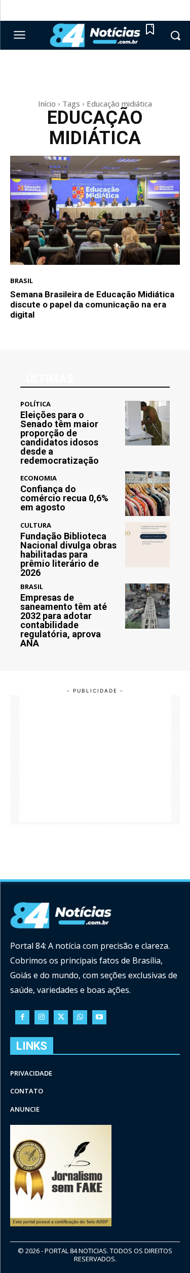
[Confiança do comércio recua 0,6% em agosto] (147, 494)
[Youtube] (99, 1017)
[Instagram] (41, 1017)
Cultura (35, 525)
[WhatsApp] (80, 1017)
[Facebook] (22, 1017)
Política (35, 404)
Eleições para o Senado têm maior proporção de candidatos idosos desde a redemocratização (59, 437)
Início (47, 103)
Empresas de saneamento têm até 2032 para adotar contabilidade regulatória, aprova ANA (63, 620)
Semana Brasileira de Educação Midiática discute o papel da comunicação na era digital (92, 304)
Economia (38, 478)
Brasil (21, 281)
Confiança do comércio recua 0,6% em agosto (64, 498)
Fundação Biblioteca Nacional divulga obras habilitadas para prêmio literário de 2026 (68, 554)
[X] (61, 1017)
